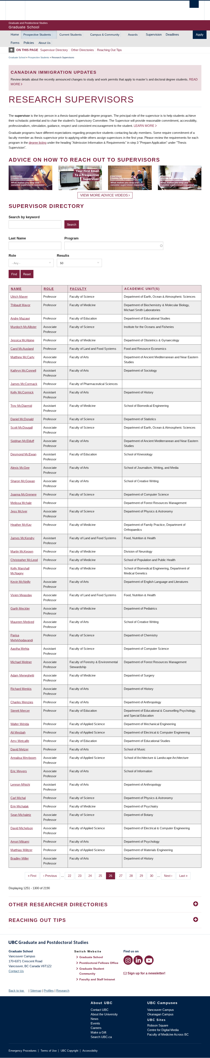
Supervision (154, 34)
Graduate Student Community (91, 971)
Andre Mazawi (20, 318)
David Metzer (19, 749)
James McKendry (22, 538)
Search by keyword (24, 217)
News (94, 1019)
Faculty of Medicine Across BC (168, 1034)
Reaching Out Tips (109, 50)
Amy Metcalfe (19, 741)
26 (112, 875)
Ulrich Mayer (19, 296)
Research (62, 990)
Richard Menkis (21, 689)
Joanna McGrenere (23, 494)
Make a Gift (98, 1032)
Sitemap (35, 990)
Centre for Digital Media (163, 1030)
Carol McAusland (22, 348)
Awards (133, 34)
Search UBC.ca (101, 1037)
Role (12, 255)
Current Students (70, 34)
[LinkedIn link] (138, 960)
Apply (199, 34)
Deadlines (172, 34)
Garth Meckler (20, 608)
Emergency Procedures (23, 1050)
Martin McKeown (21, 551)
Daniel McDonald (21, 419)
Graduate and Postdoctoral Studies (105, 943)
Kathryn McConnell (23, 370)
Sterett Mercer (20, 710)
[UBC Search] (194, 4)
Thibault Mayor (20, 305)
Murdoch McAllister (23, 327)
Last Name (17, 238)
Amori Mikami (19, 841)
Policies (29, 42)
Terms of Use (49, 1050)
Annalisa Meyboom (23, 757)
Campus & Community (104, 34)
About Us (44, 42)
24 (91, 875)
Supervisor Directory (54, 50)
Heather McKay (21, 524)
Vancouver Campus (160, 1009)
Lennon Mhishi (20, 784)
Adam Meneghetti (22, 675)
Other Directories (82, 50)
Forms (15, 42)
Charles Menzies (21, 702)
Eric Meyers (18, 771)
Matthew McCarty (22, 357)
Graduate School (17, 57)
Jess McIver (18, 511)
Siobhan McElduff (22, 441)
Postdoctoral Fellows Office (98, 963)
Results (63, 255)
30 (153, 875)
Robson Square (157, 1025)
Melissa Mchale (21, 503)
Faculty (78, 288)
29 (143, 875)
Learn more (144, 125)
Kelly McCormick (22, 392)
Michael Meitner (21, 662)
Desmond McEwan (23, 454)
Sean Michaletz (20, 815)
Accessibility (90, 1050)
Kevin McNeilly (20, 581)
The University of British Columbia (18, 10)
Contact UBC (99, 1009)
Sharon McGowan (22, 481)
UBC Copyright (69, 1050)
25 (102, 875)
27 (122, 875)
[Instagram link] (128, 960)
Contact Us (16, 971)
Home (15, 34)
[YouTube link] (149, 960)
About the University (104, 1014)
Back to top (17, 990)
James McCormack (23, 384)
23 (81, 875)
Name (16, 288)
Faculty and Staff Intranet (97, 979)
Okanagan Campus (160, 1014)
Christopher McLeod (24, 560)
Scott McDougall (21, 427)
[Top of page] (12, 50)
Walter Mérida (19, 724)
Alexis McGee (20, 467)
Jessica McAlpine (22, 340)
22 (71, 875)
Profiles (49, 990)
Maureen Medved (22, 622)
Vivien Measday (21, 595)
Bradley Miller (19, 858)
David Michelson (21, 828)
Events (95, 1023)
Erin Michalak (19, 806)
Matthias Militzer (21, 850)
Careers (96, 1028)
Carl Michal (18, 798)
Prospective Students (37, 34)
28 (132, 875)
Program (71, 238)
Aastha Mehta (19, 648)
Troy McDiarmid (21, 405)
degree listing (37, 142)
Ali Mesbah (17, 732)
